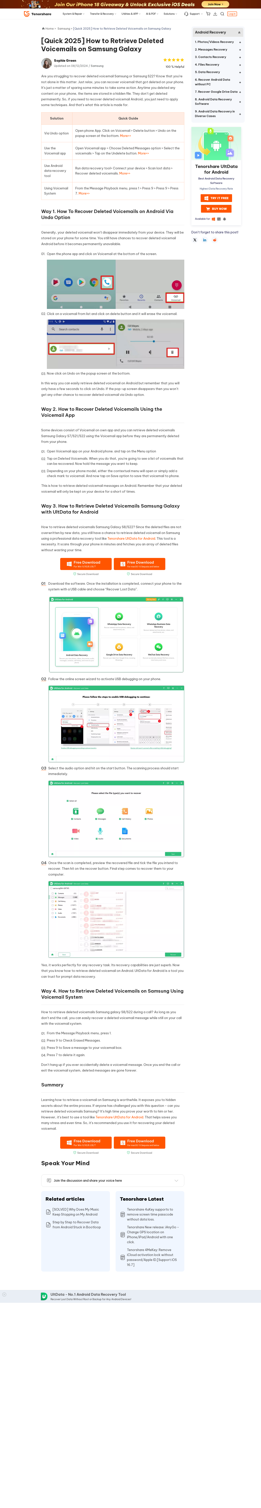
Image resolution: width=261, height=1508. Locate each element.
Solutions (169, 13)
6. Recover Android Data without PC (212, 82)
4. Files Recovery (207, 64)
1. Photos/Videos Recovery (214, 42)
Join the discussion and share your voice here (88, 1180)
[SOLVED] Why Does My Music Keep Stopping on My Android (76, 1211)
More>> (125, 136)
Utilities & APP (130, 13)
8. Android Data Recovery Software (213, 102)
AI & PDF (151, 13)
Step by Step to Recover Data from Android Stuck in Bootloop (77, 1224)
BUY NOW (219, 209)
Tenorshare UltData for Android (131, 538)
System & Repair (72, 13)
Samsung (97, 66)
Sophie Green (65, 61)
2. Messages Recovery (211, 49)
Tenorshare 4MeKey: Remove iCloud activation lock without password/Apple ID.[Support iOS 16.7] (152, 1257)
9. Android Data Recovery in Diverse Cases (215, 114)
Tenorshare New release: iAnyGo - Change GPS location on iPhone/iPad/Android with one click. (153, 1234)
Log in (232, 13)
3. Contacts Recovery (210, 57)
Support (195, 13)
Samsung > (65, 28)
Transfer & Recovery (102, 13)
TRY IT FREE (219, 198)
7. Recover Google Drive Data (216, 91)
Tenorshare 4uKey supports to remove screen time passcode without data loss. (150, 1214)
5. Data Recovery (207, 72)
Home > (50, 28)
